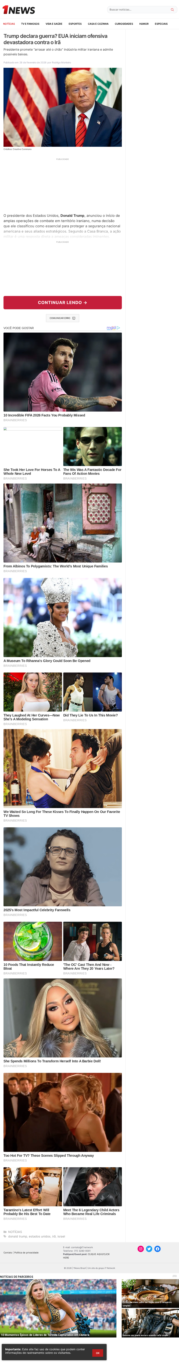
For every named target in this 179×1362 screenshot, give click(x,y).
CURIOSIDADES (124, 23)
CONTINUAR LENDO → (62, 302)
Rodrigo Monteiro (61, 62)
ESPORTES (75, 23)
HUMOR (144, 23)
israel (61, 1236)
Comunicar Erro (60, 318)
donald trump (17, 1236)
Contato (7, 1252)
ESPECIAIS (161, 23)
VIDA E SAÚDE (54, 23)
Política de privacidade (26, 1252)
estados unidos (40, 1236)
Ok (97, 1352)
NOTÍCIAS (9, 23)
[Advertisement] (62, 185)
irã (54, 1236)
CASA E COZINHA (98, 23)
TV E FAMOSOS (30, 23)
